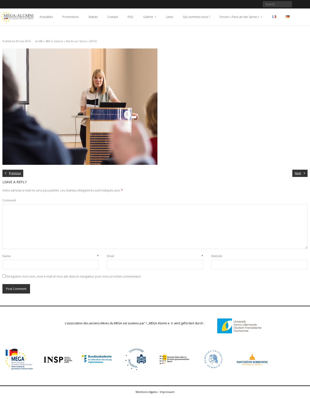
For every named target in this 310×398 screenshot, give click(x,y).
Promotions (70, 17)
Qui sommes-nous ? (196, 17)
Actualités (46, 17)
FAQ (130, 17)
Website (216, 256)
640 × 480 (44, 41)
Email (155, 256)
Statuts (93, 17)
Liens (169, 17)
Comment (9, 200)
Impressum (167, 392)
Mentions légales (146, 392)
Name (50, 256)
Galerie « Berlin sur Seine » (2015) (75, 41)
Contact (112, 17)
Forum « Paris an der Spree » (239, 17)
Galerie (148, 17)
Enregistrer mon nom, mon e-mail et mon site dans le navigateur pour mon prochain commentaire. (74, 276)
